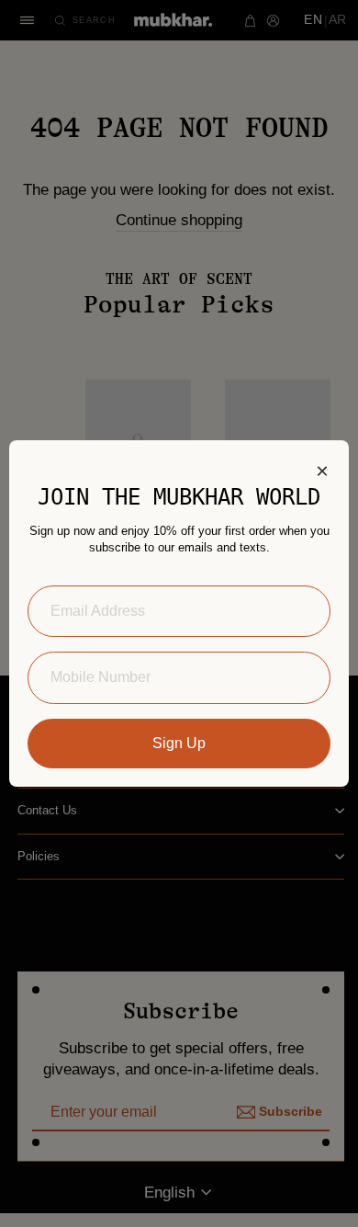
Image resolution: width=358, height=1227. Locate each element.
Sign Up (179, 743)
